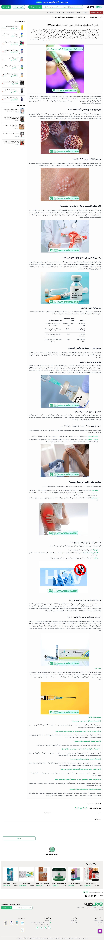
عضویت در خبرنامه (7, 907)
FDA (31, 368)
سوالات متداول (100, 922)
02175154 (47, 920)
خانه (101, 17)
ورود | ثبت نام (18, 7)
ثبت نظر (19, 838)
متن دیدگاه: (97, 819)
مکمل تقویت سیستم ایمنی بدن (84, 264)
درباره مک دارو (74, 920)
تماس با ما (100, 925)
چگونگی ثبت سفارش (98, 920)
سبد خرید (5, 7)
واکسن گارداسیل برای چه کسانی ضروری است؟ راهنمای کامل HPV (68, 17)
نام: (99, 813)
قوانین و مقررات (73, 922)
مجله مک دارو (93, 17)
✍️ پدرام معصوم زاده (45, 40)
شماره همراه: (47, 813)
